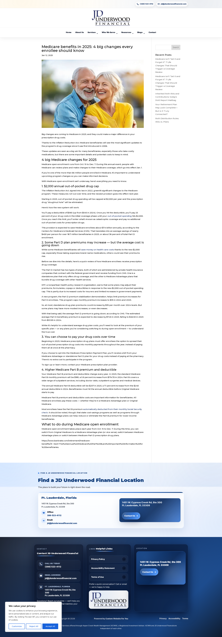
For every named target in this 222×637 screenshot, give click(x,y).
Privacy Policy (98, 559)
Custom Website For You (116, 618)
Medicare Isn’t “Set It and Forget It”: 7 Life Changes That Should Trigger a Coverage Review (167, 65)
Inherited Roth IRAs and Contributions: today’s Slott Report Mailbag (167, 96)
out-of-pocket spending (120, 216)
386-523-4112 (54, 515)
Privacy (163, 618)
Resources (126, 32)
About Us (79, 32)
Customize (17, 626)
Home (68, 32)
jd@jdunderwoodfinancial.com (173, 4)
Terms (185, 618)
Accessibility (174, 618)
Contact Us (131, 516)
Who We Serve (108, 32)
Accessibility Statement (103, 568)
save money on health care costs (97, 249)
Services (92, 32)
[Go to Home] (111, 18)
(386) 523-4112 (146, 4)
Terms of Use (97, 577)
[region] (33, 617)
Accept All (50, 626)
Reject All (33, 626)
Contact (152, 32)
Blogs (139, 32)
